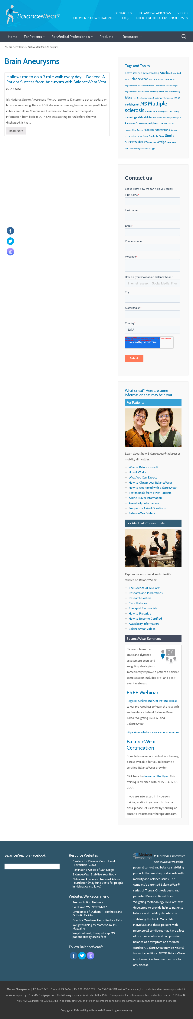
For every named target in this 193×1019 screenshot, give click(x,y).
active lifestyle (133, 73)
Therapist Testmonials (143, 608)
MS (143, 104)
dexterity (154, 91)
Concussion (160, 85)
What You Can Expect (143, 477)
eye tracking (174, 91)
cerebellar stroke (146, 85)
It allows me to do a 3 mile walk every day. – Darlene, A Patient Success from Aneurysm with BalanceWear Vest (56, 79)
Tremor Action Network (88, 902)
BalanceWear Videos (142, 513)
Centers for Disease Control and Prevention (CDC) (94, 863)
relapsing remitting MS (157, 129)
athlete (172, 73)
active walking (151, 73)
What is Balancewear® (143, 467)
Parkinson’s (131, 123)
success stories (136, 142)
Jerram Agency (124, 1010)
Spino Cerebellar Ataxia (153, 136)
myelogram (163, 111)
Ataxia (164, 73)
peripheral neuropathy (161, 123)
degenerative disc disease (137, 91)
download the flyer (155, 776)
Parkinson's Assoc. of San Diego (93, 869)
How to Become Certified (145, 618)
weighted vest (142, 148)
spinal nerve (136, 136)
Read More (16, 132)
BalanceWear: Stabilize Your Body (94, 874)
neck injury (174, 111)
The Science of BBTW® (144, 588)
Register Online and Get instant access (152, 701)
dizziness (163, 91)
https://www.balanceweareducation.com (153, 732)
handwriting (146, 98)
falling (128, 97)
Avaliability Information (144, 503)
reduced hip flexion (134, 130)
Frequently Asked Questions (147, 508)
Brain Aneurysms (156, 79)
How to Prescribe (140, 613)
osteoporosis (171, 117)
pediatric (143, 123)
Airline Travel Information (145, 498)
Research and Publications (146, 593)
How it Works (137, 472)
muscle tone (151, 111)
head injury (158, 98)
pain (179, 117)
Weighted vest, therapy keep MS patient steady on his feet (94, 935)
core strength (172, 85)
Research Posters (140, 598)
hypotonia (168, 98)
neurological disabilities (139, 117)
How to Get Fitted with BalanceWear (153, 487)
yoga (152, 148)
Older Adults (159, 117)
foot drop (137, 98)
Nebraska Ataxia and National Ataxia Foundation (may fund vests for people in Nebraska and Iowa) (98, 882)
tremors (152, 142)
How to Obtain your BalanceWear (150, 482)
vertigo (161, 142)
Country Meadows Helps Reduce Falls (97, 920)
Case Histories (138, 603)
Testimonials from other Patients (150, 493)
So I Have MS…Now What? (90, 907)
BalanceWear (139, 79)
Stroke (169, 136)
